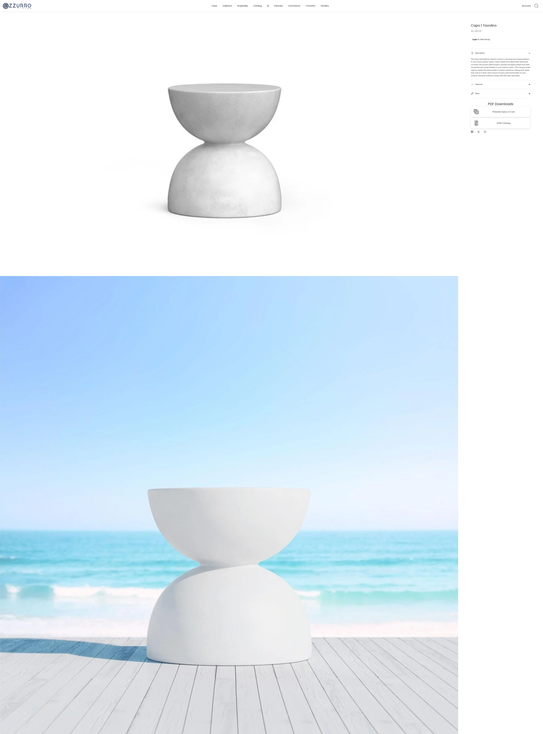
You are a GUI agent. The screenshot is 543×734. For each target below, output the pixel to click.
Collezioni (227, 5)
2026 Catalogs (504, 123)
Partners (278, 5)
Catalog (257, 5)
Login (474, 39)
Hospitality (242, 5)
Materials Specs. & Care (503, 111)
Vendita (325, 5)
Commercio (294, 5)
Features (478, 84)
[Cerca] (536, 6)
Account (526, 6)
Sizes (477, 94)
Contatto (310, 5)
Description (480, 53)
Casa (214, 5)
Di (268, 5)
